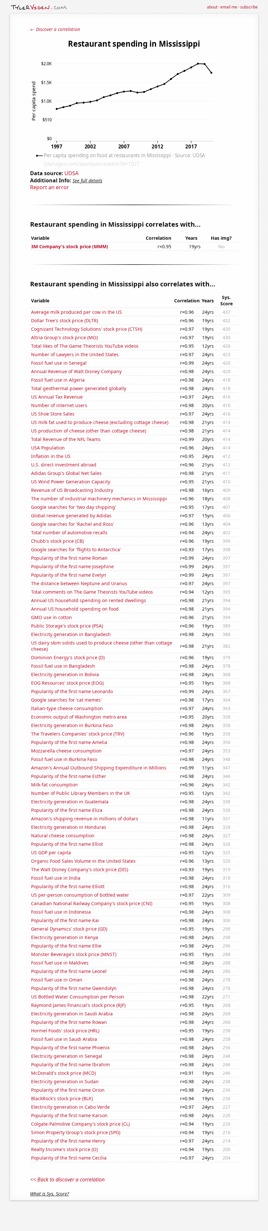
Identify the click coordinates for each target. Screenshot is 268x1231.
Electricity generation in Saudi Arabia (72, 1014)
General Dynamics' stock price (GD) (69, 929)
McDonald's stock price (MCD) (63, 1073)
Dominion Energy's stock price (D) (68, 657)
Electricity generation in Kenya (64, 937)
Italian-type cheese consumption (67, 708)
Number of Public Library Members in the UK (80, 793)
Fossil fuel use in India (55, 878)
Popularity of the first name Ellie (66, 946)
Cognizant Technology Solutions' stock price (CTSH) (86, 329)
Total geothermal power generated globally (78, 388)
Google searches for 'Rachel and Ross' (72, 524)
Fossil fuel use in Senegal (59, 363)
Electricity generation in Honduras (68, 827)
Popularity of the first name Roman (69, 558)
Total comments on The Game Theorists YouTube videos (92, 592)
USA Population (48, 448)
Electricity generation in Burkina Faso (72, 725)
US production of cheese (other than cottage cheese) (88, 431)
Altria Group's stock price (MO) (64, 337)
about (212, 7)
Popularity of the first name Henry (68, 1141)
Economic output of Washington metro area (79, 717)
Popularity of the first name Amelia (69, 742)
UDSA (71, 173)
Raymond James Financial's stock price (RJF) (78, 1005)
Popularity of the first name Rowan (69, 1022)
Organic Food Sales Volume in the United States (83, 861)
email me (228, 7)
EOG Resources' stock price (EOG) (67, 683)
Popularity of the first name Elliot (67, 844)
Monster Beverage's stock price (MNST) (73, 954)
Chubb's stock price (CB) (57, 541)
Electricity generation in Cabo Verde (70, 1107)
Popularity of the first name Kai (65, 920)
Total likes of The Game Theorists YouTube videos (85, 346)
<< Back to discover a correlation (67, 1179)
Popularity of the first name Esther (68, 776)
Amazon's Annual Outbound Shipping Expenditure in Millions (98, 768)
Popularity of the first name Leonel (69, 971)
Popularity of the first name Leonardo (72, 691)
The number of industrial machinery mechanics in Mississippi (99, 498)
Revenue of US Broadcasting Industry (72, 490)
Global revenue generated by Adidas (71, 515)
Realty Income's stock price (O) (64, 1149)
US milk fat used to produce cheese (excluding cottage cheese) (99, 422)
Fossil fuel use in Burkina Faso (64, 759)
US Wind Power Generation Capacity (70, 482)
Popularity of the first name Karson (69, 1115)
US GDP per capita (51, 852)
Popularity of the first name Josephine (72, 566)
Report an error (49, 187)
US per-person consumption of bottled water (80, 895)
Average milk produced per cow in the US (76, 312)
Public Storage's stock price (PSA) (67, 626)
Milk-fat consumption (54, 785)
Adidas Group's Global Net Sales (66, 473)
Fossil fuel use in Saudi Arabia (64, 1039)
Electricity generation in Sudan (65, 1081)
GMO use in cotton (51, 617)
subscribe (249, 7)
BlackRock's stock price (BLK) (62, 1098)
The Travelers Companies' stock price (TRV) (77, 734)
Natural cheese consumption (62, 835)
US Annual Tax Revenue (57, 397)
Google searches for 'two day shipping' (73, 507)
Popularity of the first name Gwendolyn (74, 988)
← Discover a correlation (55, 29)
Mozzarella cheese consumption (66, 751)
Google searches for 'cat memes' (66, 700)
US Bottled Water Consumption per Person (77, 997)
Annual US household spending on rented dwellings (88, 600)
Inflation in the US (51, 456)
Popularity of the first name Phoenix (70, 1047)
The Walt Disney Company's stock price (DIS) (79, 869)
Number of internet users (59, 405)
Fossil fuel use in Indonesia (61, 912)
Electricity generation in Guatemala (70, 801)
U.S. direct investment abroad (63, 465)
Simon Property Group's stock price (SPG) (75, 1132)
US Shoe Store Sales (53, 414)
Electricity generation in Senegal (66, 1056)
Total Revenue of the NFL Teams (66, 439)
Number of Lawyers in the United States (75, 354)
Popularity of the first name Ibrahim (70, 1064)
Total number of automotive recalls (69, 532)
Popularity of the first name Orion (68, 1090)
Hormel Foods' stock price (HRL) (65, 1030)
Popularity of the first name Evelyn (68, 575)
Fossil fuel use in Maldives (60, 963)
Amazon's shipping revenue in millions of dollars (84, 818)
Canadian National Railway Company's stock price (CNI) (91, 903)
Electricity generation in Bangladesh (71, 634)
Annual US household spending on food (75, 609)
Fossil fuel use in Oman (56, 980)
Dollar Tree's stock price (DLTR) (64, 320)
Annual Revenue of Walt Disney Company (76, 371)
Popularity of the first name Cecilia (69, 1158)
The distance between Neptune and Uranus (79, 583)
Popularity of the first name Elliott (68, 886)
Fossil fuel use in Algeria (58, 380)
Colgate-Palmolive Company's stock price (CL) (80, 1124)
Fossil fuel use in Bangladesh (63, 666)
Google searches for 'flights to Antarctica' (76, 549)
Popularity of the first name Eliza (66, 810)
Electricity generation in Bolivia (65, 674)
